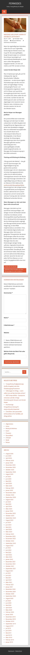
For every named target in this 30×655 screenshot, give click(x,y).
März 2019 (9, 637)
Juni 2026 (8, 456)
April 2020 (9, 607)
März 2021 (9, 582)
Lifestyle (8, 438)
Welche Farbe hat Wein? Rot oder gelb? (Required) (14, 352)
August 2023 (9, 520)
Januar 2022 (9, 559)
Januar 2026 (9, 463)
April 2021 (9, 580)
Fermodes (15, 3)
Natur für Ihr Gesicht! (11, 267)
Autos (7, 426)
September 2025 (11, 472)
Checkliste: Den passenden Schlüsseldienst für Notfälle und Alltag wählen (13, 414)
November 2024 (11, 492)
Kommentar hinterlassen (10, 42)
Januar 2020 (9, 614)
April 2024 (9, 506)
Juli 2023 (8, 522)
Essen (7, 431)
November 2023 (11, 513)
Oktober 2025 (10, 470)
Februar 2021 (10, 584)
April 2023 (9, 529)
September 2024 (11, 497)
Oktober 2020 (10, 594)
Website (6, 333)
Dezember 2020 (10, 589)
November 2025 (11, 467)
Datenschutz (18, 651)
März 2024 (9, 509)
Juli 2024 (8, 502)
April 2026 (9, 458)
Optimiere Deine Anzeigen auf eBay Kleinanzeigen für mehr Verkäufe (14, 270)
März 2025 (9, 486)
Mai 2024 (8, 504)
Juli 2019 (8, 628)
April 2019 (9, 635)
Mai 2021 (8, 578)
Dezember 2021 (10, 561)
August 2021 (9, 571)
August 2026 (9, 453)
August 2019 (9, 626)
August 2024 (9, 499)
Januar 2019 (9, 642)
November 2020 (11, 591)
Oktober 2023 (10, 516)
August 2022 (9, 545)
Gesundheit (9, 435)
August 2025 (9, 474)
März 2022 (9, 557)
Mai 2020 (8, 605)
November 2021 (11, 564)
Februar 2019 (10, 640)
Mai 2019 (8, 633)
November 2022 (11, 538)
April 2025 (9, 483)
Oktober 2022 (10, 541)
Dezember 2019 (10, 617)
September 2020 (11, 596)
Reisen (8, 442)
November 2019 (11, 619)
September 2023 (11, 518)
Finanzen (8, 433)
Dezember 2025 (10, 465)
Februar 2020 (10, 612)
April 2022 (9, 555)
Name (6, 318)
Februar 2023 (10, 534)
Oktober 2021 (10, 566)
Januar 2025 (9, 490)
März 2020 (9, 610)
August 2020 (9, 598)
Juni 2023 (8, 525)
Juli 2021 (8, 573)
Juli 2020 (8, 601)
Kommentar (8, 293)
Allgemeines (9, 424)
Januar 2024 (9, 511)
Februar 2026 (10, 460)
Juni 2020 (8, 603)
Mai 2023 (8, 527)
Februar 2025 (10, 488)
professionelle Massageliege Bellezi (14, 185)
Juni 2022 (8, 550)
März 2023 (9, 532)
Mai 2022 (8, 552)
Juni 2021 (8, 575)
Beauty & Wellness (16, 40)
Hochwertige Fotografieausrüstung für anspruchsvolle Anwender (11, 407)
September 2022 (11, 543)
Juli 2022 (8, 548)
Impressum (11, 651)
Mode (7, 440)
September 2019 (11, 624)
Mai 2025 (8, 481)
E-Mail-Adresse (9, 325)
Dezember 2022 (10, 536)
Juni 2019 (8, 630)
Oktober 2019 (10, 621)
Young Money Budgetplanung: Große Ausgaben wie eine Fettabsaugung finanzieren (14, 386)
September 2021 (11, 568)
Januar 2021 (9, 587)
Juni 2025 (8, 479)
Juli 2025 (8, 476)
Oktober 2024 (10, 495)
